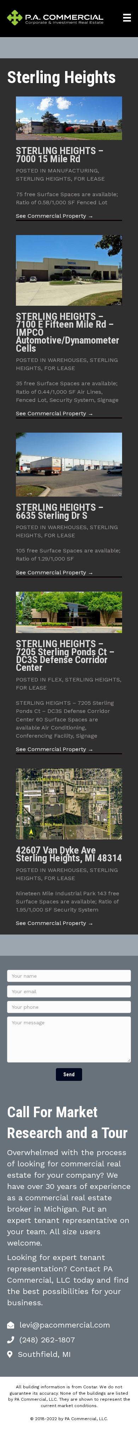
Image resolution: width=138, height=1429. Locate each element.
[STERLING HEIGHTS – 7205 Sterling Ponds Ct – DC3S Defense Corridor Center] (69, 612)
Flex (55, 679)
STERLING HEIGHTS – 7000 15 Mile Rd (59, 154)
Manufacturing (73, 170)
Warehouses (67, 360)
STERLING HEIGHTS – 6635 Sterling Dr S (59, 511)
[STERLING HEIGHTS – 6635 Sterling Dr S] (69, 464)
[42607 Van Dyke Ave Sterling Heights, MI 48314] (69, 803)
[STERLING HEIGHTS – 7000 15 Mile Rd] (69, 117)
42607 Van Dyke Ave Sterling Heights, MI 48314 (69, 854)
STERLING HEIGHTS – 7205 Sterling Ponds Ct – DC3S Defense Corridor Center (65, 655)
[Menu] (127, 18)
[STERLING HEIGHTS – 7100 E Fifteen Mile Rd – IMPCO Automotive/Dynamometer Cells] (69, 270)
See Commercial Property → (54, 215)
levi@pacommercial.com (64, 1324)
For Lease (89, 178)
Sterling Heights (43, 178)
